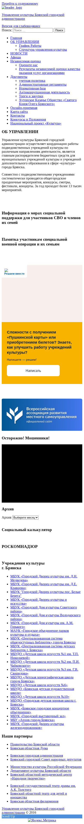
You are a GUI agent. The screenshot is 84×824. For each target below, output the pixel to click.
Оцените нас (28, 65)
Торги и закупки (31, 96)
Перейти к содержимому (20, 3)
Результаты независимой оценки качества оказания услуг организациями (49, 71)
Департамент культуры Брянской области (40, 770)
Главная (16, 38)
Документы (18, 77)
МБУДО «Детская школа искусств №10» (39, 696)
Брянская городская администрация (36, 755)
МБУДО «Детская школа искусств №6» (39, 685)
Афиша (15, 57)
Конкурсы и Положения (28, 119)
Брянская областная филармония (34, 801)
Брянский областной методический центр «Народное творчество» (41, 776)
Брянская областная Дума (29, 748)
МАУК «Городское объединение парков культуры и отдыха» (39, 632)
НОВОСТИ (19, 53)
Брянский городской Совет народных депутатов (45, 759)
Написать (33, 371)
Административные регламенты (43, 84)
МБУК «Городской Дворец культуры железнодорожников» (37, 726)
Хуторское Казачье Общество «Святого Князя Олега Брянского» (48, 102)
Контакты (17, 115)
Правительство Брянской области (35, 744)
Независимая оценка (25, 61)
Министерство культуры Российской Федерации (46, 767)
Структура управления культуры (43, 49)
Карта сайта (19, 111)
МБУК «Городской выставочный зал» (38, 716)
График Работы (30, 45)
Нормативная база (32, 88)
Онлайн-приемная (23, 108)
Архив (6, 517)
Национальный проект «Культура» (35, 123)
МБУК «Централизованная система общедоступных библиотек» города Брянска (43, 640)
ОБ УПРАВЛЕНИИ (24, 42)
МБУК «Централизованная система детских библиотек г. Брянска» (42, 648)
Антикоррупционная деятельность (44, 92)
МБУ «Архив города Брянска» (32, 720)
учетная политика (32, 80)
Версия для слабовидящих (21, 26)
